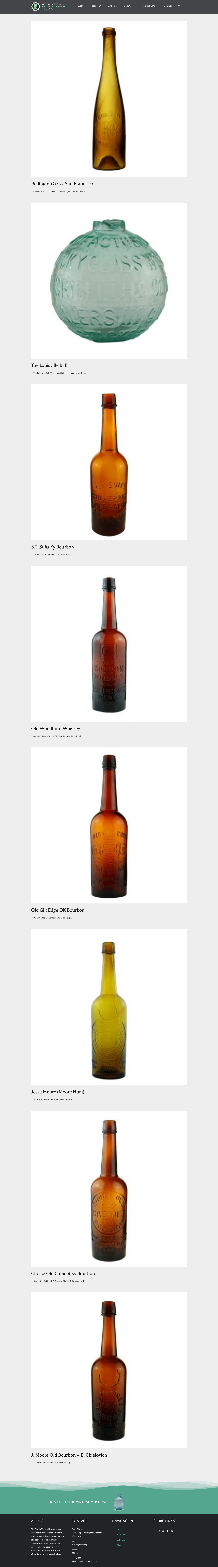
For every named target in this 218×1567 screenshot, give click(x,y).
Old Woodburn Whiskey (55, 728)
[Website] (159, 1531)
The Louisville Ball (49, 365)
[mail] (172, 1531)
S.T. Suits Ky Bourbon (52, 547)
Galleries (121, 1540)
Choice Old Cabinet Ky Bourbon (63, 1273)
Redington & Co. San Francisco (62, 183)
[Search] (179, 6)
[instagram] (163, 1531)
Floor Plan (121, 1534)
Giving (120, 1545)
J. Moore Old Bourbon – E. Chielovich (69, 1455)
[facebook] (167, 1531)
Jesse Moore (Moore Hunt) (57, 1092)
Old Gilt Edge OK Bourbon (57, 910)
